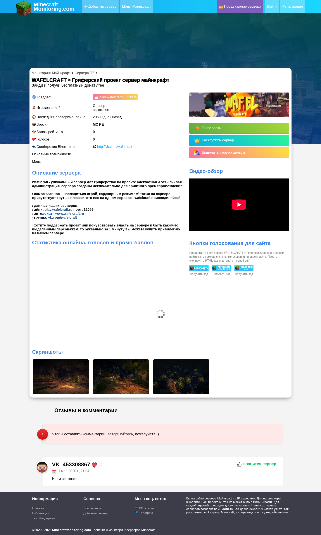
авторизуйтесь (120, 434)
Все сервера (92, 508)
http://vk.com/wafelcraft (114, 147)
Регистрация (292, 6)
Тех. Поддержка (43, 518)
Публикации (40, 513)
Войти (272, 6)
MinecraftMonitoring (54, 6)
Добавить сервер (102, 6)
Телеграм (145, 512)
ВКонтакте (146, 508)
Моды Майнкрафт (136, 6)
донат (47, 213)
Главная (38, 508)
